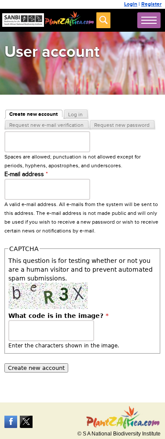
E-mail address (26, 174)
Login (130, 4)
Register (151, 4)
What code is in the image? (58, 315)
